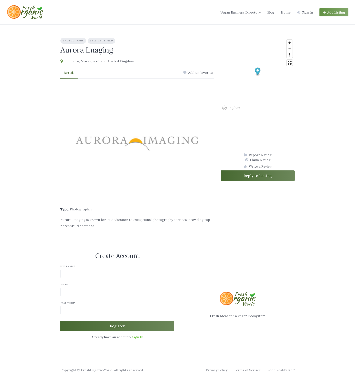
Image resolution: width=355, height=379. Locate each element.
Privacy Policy (216, 370)
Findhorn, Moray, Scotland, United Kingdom (99, 61)
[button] (257, 72)
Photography (73, 40)
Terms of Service (247, 370)
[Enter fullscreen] (290, 63)
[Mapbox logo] (231, 107)
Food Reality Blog (281, 370)
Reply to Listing (258, 175)
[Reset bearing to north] (290, 55)
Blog (270, 12)
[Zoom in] (290, 43)
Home (285, 12)
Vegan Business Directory (240, 12)
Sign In (137, 337)
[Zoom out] (290, 49)
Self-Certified (101, 40)
